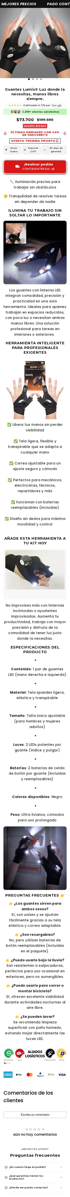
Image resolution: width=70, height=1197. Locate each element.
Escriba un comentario (35, 1114)
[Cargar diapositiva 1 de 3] (29, 79)
